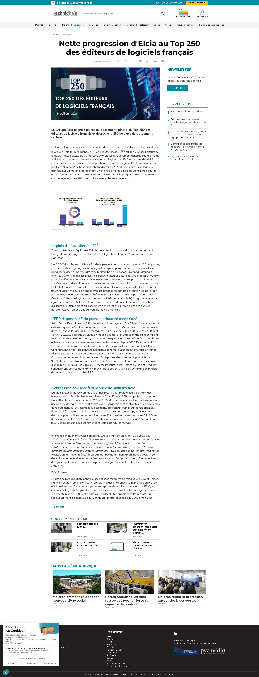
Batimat (39, 25)
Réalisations (128, 25)
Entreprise (79, 25)
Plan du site (106, 674)
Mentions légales (120, 674)
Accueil (54, 34)
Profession (144, 25)
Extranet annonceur (169, 2)
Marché (65, 25)
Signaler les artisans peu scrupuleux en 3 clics (185, 158)
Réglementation (110, 25)
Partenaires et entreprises (211, 25)
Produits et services (185, 25)
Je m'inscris (177, 88)
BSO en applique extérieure (187, 111)
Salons (157, 25)
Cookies (171, 674)
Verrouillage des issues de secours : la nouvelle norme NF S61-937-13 (187, 146)
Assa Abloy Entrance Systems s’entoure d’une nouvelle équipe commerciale (189, 134)
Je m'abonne (197, 2)
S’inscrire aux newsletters (74, 3)
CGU (130, 674)
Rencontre (52, 25)
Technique (93, 25)
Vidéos (167, 25)
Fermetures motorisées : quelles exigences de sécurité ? (189, 122)
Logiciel (59, 506)
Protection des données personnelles (150, 674)
